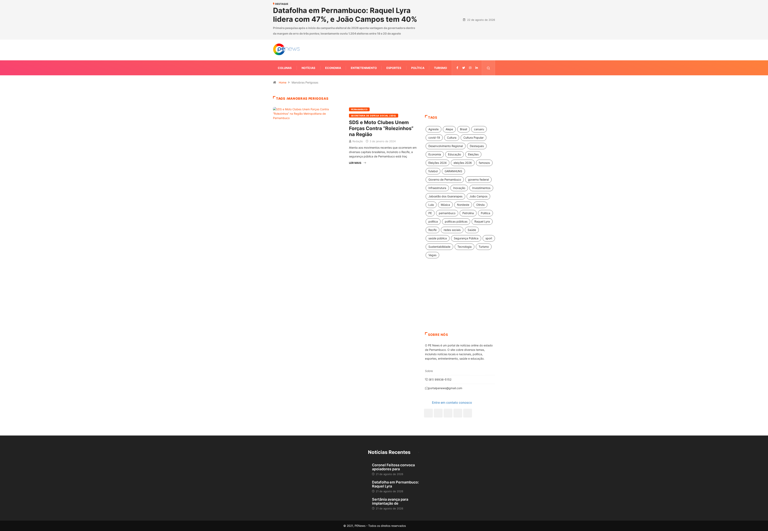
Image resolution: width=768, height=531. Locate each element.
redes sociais (452, 230)
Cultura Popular (473, 137)
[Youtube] (467, 413)
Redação (357, 141)
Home (282, 82)
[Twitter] (463, 68)
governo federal (478, 179)
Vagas (432, 255)
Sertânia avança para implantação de (390, 501)
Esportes (393, 68)
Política (417, 68)
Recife (432, 230)
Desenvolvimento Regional (445, 146)
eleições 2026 (463, 162)
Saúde (472, 230)
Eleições (473, 154)
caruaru (479, 129)
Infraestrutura (437, 188)
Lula (431, 204)
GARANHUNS (453, 171)
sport (488, 238)
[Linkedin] (476, 68)
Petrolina (468, 213)
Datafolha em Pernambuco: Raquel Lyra (395, 484)
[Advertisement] (460, 300)
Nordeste (463, 204)
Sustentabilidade (439, 246)
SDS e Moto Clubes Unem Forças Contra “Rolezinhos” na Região (381, 128)
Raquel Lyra (482, 221)
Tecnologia (464, 246)
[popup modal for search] (488, 67)
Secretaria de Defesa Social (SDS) (373, 115)
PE (430, 213)
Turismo (440, 68)
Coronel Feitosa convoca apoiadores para (393, 467)
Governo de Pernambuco (444, 179)
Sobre (429, 371)
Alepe (449, 129)
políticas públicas (456, 221)
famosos (484, 162)
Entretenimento (364, 68)
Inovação (459, 188)
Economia (333, 68)
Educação (454, 154)
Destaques (477, 146)
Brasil (463, 129)
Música (445, 204)
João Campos (478, 196)
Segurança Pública (466, 238)
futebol (433, 171)
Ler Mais (355, 162)
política (433, 221)
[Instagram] (457, 413)
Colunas (285, 68)
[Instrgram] (470, 68)
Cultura (451, 137)
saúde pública (437, 238)
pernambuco (447, 213)
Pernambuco (359, 109)
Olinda (480, 204)
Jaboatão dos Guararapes (445, 196)
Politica (485, 213)
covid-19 (434, 137)
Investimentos (481, 188)
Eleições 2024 (437, 162)
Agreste (433, 129)
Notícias (308, 68)
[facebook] (457, 68)
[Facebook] (428, 413)
